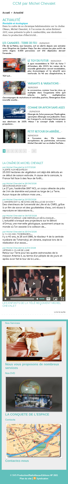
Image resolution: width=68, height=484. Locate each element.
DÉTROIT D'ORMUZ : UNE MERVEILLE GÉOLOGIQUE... (29, 218)
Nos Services (12, 323)
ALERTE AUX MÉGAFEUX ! (15, 170)
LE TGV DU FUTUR (38, 60)
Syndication (42, 478)
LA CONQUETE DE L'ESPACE (27, 414)
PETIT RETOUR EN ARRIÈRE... (44, 131)
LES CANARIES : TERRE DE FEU (20, 43)
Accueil (6, 12)
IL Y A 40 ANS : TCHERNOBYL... (17, 234)
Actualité (18, 12)
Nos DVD (10, 373)
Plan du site (25, 478)
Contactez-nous (17, 460)
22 (34, 150)
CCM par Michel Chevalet (34, 3)
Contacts (10, 420)
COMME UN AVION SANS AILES (46, 107)
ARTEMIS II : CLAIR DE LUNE (16, 250)
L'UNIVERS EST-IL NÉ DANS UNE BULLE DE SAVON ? (29, 202)
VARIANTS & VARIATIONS (43, 83)
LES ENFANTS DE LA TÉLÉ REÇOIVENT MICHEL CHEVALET (32, 305)
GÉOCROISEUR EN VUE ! (15, 186)
